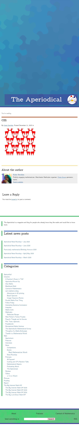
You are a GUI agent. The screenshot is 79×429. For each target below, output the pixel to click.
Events (9, 350)
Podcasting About (13, 366)
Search (51, 419)
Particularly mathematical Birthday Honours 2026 (20, 250)
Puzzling (6, 381)
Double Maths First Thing (14, 300)
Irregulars (8, 307)
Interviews (8, 343)
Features (8, 341)
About (13, 413)
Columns (7, 277)
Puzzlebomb (9, 324)
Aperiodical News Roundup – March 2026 (17, 258)
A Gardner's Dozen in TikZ (14, 279)
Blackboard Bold (10, 286)
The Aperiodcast (12, 369)
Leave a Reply (10, 195)
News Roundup (12, 355)
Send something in (12, 419)
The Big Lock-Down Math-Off (15, 395)
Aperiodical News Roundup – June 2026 (17, 246)
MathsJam (8, 312)
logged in (14, 199)
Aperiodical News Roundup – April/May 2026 (19, 254)
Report (6, 383)
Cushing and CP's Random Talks (18, 362)
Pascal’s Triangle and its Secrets (16, 319)
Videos (7, 374)
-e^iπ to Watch (12, 376)
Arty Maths (9, 284)
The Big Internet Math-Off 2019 (16, 390)
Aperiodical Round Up (12, 282)
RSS (75, 419)
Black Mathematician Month (18, 352)
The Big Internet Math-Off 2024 (16, 392)
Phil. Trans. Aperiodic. (12, 322)
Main (5, 336)
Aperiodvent (9, 338)
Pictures (6, 378)
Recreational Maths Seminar (14, 326)
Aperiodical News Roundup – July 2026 (17, 242)
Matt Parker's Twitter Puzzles (15, 317)
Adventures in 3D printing (15, 293)
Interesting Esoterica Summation (16, 305)
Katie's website (18, 182)
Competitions (11, 348)
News (7, 345)
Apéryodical (7, 274)
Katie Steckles (8, 125)
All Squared (11, 359)
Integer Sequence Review (15, 298)
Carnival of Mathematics (65, 413)
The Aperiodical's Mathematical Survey (18, 329)
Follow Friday (9, 303)
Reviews (8, 371)
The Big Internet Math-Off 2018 (16, 388)
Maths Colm (9, 310)
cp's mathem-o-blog (12, 291)
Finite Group (62, 177)
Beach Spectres (12, 296)
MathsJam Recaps (13, 315)
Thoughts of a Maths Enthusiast (16, 331)
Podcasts (39, 413)
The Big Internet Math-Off (13, 385)
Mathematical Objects (14, 364)
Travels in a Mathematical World (16, 333)
